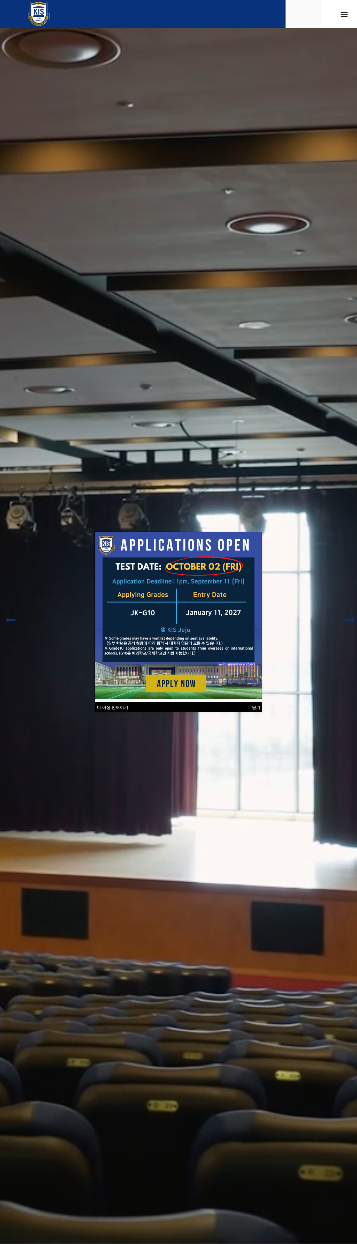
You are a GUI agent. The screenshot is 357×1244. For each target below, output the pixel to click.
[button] (344, 14)
